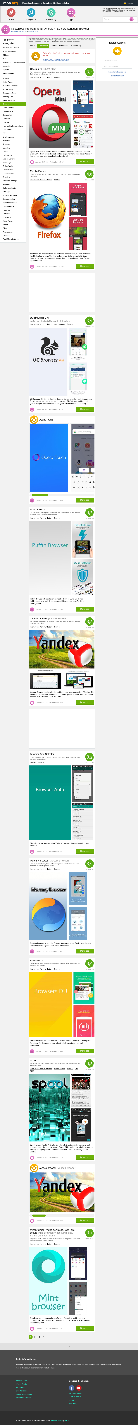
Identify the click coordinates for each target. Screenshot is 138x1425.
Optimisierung (8, 173)
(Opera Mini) (49, 69)
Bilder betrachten (9, 100)
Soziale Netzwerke (10, 195)
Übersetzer (7, 217)
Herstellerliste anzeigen (117, 72)
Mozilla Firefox (38, 171)
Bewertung (76, 46)
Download (6, 119)
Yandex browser (38, 618)
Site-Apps (6, 192)
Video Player (8, 221)
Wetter (5, 225)
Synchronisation (9, 199)
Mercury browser (39, 860)
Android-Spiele (21, 1381)
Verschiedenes (8, 73)
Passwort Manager (10, 181)
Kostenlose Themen (23, 1398)
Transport (6, 214)
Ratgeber (6, 184)
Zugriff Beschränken (10, 239)
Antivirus (6, 79)
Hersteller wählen (75, 1393)
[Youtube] (79, 1390)
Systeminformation (10, 203)
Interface (6, 141)
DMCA (66, 1420)
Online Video (8, 170)
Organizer (6, 177)
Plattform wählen (117, 76)
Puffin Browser (38, 509)
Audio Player (8, 82)
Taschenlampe (8, 206)
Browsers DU (37, 960)
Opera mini (36, 69)
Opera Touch (46, 419)
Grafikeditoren (8, 137)
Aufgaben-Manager (10, 86)
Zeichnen (6, 236)
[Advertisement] (14, 287)
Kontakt (72, 1400)
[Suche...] (132, 19)
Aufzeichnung (8, 89)
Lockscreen (7, 155)
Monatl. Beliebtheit (59, 46)
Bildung (5, 55)
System (6, 70)
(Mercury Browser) (58, 860)
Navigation (7, 66)
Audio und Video (9, 51)
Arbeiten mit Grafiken (11, 48)
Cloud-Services (9, 108)
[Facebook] (72, 1390)
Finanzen (6, 122)
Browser (6, 104)
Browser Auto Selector (42, 754)
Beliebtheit (43, 46)
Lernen (5, 152)
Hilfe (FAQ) (73, 1404)
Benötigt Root (8, 97)
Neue (32, 46)
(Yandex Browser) (57, 618)
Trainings (6, 210)
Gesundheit (7, 130)
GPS (4, 133)
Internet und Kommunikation (14, 62)
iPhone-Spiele (21, 1384)
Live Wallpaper (21, 1391)
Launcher (6, 148)
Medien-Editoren (9, 159)
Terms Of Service (57, 1420)
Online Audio (8, 166)
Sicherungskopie (9, 188)
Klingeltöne (20, 1387)
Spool (33, 1060)
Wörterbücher (8, 232)
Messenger (7, 163)
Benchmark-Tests (9, 93)
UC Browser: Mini (39, 318)
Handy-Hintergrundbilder (25, 1394)
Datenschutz (8, 115)
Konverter (6, 144)
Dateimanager (8, 111)
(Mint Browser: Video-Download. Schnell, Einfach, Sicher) (51, 1234)
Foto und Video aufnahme (13, 126)
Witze (5, 228)
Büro (4, 59)
